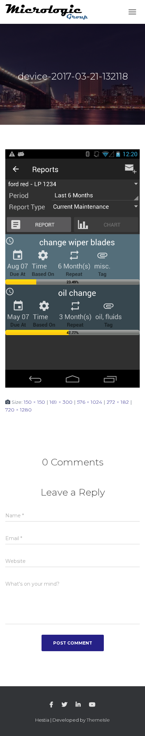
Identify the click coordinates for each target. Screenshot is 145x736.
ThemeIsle (98, 720)
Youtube (92, 705)
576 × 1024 (89, 402)
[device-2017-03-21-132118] (72, 268)
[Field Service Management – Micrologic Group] (49, 12)
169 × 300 (61, 402)
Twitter (64, 705)
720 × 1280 (18, 410)
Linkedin (78, 705)
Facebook (51, 705)
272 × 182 (118, 402)
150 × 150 (34, 402)
